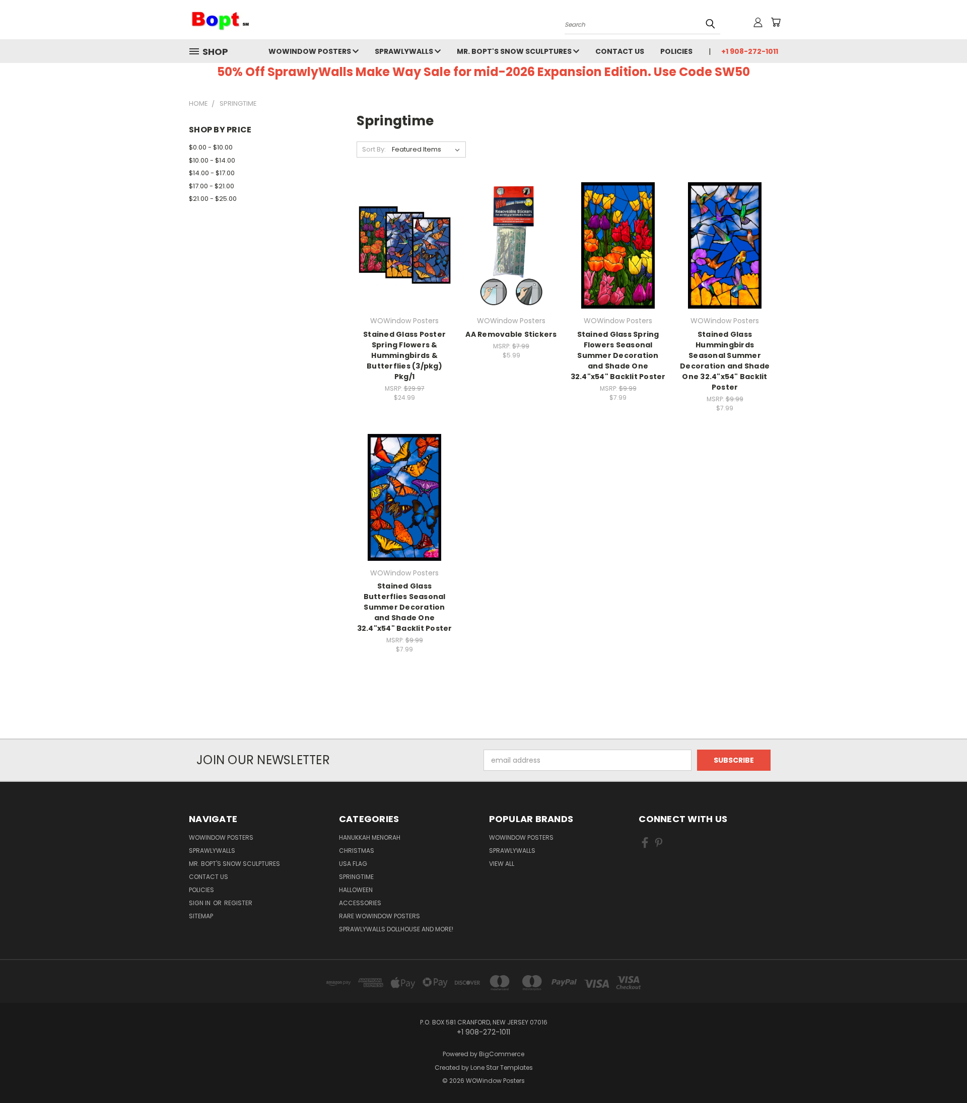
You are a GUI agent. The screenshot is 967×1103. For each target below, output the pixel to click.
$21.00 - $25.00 (213, 198)
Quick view (404, 224)
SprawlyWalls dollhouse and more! (396, 929)
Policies (676, 51)
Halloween (356, 890)
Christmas (356, 850)
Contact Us (619, 51)
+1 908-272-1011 (749, 51)
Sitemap (201, 916)
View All (501, 863)
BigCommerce (501, 1054)
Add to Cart (404, 263)
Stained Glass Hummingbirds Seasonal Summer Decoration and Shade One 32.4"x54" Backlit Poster (725, 360)
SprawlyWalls (405, 51)
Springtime (356, 876)
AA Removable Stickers (511, 334)
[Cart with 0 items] (776, 22)
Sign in (200, 903)
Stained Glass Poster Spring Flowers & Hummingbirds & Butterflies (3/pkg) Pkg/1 (404, 355)
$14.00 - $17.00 (212, 173)
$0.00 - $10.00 (211, 147)
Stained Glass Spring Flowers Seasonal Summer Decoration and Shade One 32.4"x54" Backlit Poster (618, 355)
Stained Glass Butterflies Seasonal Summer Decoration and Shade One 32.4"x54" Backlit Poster (404, 607)
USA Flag (353, 863)
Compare (401, 244)
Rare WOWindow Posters (379, 916)
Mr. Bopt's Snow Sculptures (515, 51)
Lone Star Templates (501, 1067)
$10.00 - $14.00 (212, 160)
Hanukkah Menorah (369, 837)
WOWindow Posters (310, 51)
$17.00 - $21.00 (211, 186)
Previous (940, 1071)
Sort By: (374, 149)
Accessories (360, 903)
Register (238, 903)
